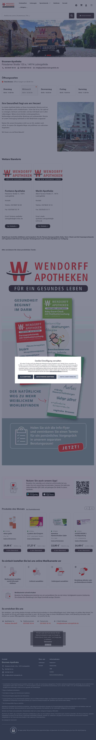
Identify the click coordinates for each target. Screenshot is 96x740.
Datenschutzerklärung (56, 371)
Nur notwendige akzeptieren (45, 376)
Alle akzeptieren (25, 376)
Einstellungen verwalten (68, 376)
